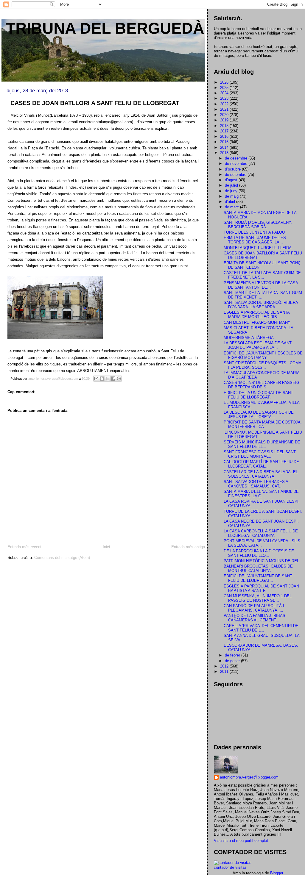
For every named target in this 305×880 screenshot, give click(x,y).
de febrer (233, 655)
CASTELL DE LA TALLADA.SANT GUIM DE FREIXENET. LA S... (262, 275)
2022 (225, 104)
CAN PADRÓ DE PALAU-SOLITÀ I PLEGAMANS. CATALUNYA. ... (254, 608)
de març (232, 207)
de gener (233, 661)
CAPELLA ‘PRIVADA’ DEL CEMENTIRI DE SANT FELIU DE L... (261, 627)
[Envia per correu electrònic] (96, 379)
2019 (225, 120)
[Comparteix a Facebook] (113, 379)
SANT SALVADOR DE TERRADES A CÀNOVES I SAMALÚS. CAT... (256, 483)
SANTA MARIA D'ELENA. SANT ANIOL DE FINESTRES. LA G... (261, 493)
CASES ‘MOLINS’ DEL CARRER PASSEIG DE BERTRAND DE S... (261, 384)
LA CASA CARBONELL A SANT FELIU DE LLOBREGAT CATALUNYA (261, 533)
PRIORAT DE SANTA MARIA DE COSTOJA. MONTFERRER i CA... (263, 424)
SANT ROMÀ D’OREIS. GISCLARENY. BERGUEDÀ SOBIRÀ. (258, 224)
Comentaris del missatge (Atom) (62, 557)
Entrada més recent (24, 547)
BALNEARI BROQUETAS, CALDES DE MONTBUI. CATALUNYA (258, 568)
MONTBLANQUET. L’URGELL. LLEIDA (258, 248)
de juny (232, 191)
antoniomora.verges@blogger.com (249, 777)
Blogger (276, 873)
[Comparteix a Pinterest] (119, 379)
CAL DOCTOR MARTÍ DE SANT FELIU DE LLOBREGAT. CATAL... (261, 463)
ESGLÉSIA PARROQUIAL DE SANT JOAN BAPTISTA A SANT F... (261, 588)
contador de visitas (230, 867)
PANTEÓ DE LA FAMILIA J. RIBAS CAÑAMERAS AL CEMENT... (254, 617)
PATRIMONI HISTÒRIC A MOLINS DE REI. (261, 561)
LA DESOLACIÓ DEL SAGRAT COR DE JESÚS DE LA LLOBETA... (259, 414)
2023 (225, 98)
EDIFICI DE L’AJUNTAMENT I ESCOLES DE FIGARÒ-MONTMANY (263, 355)
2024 (225, 93)
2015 (225, 142)
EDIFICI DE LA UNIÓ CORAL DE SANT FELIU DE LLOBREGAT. (258, 394)
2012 (225, 666)
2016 (225, 136)
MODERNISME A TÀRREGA (249, 337)
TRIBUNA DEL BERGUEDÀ (105, 28)
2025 (225, 87)
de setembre (236, 174)
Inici (106, 547)
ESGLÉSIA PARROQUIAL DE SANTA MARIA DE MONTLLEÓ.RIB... (257, 314)
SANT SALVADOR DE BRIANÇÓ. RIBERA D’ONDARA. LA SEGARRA (261, 304)
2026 (225, 82)
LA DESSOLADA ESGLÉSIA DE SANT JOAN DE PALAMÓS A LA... (258, 345)
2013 (225, 153)
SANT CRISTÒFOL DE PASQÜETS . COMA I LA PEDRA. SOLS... (262, 365)
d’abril (230, 201)
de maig (232, 196)
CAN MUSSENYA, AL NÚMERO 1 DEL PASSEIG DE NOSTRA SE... (258, 598)
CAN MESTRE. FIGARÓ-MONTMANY (257, 322)
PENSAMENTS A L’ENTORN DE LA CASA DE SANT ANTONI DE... (261, 285)
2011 (225, 671)
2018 (225, 126)
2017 (225, 131)
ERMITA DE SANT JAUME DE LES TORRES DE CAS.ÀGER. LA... (255, 239)
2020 (225, 114)
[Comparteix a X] (108, 379)
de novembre (236, 163)
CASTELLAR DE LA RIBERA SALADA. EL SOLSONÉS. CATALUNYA (261, 474)
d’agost (232, 180)
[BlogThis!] (102, 379)
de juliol (232, 185)
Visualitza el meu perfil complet (241, 840)
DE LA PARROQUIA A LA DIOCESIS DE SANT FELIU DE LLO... (259, 553)
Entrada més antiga (188, 547)
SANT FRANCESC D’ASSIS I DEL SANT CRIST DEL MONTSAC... (260, 454)
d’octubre (233, 169)
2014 (225, 147)
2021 (225, 109)
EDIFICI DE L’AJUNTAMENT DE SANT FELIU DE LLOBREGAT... (258, 578)
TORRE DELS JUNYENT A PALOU (254, 232)
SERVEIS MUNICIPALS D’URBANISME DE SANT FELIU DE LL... (262, 444)
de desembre (236, 158)
